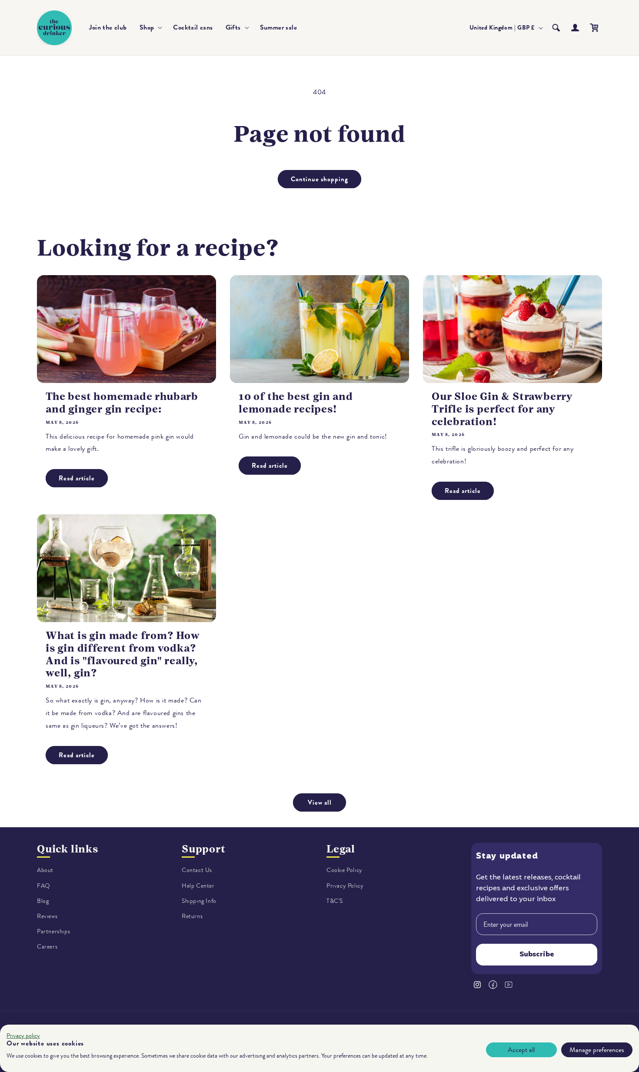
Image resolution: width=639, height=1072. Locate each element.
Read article (77, 478)
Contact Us (197, 870)
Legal (340, 849)
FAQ (43, 885)
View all (320, 802)
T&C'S (334, 901)
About (45, 870)
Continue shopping (319, 179)
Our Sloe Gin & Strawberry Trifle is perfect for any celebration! (502, 409)
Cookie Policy (344, 870)
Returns (192, 916)
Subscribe (536, 954)
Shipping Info (199, 901)
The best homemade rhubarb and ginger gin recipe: (122, 402)
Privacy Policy (344, 885)
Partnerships (53, 931)
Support (204, 849)
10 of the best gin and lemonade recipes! (296, 402)
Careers (47, 946)
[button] (150, 27)
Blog (43, 901)
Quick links (67, 849)
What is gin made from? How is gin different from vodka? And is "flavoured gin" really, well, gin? (123, 654)
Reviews (47, 916)
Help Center (198, 885)
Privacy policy (23, 1035)
